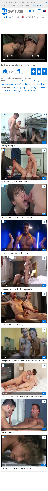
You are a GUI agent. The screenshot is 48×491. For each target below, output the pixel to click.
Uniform (31, 91)
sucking (5, 84)
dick (33, 81)
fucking (22, 81)
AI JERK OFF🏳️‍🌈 (18, 17)
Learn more (36, 5)
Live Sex (7, 17)
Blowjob (34, 87)
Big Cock (26, 87)
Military (17, 91)
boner (27, 84)
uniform (20, 84)
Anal (13, 87)
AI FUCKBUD (39, 17)
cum (29, 81)
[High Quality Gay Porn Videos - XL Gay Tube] (12, 11)
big (38, 81)
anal (8, 81)
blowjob (15, 81)
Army (19, 87)
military (42, 84)
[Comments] (39, 71)
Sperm (24, 91)
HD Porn (29, 17)
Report (44, 71)
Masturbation (7, 91)
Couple (42, 87)
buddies (35, 84)
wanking (12, 84)
